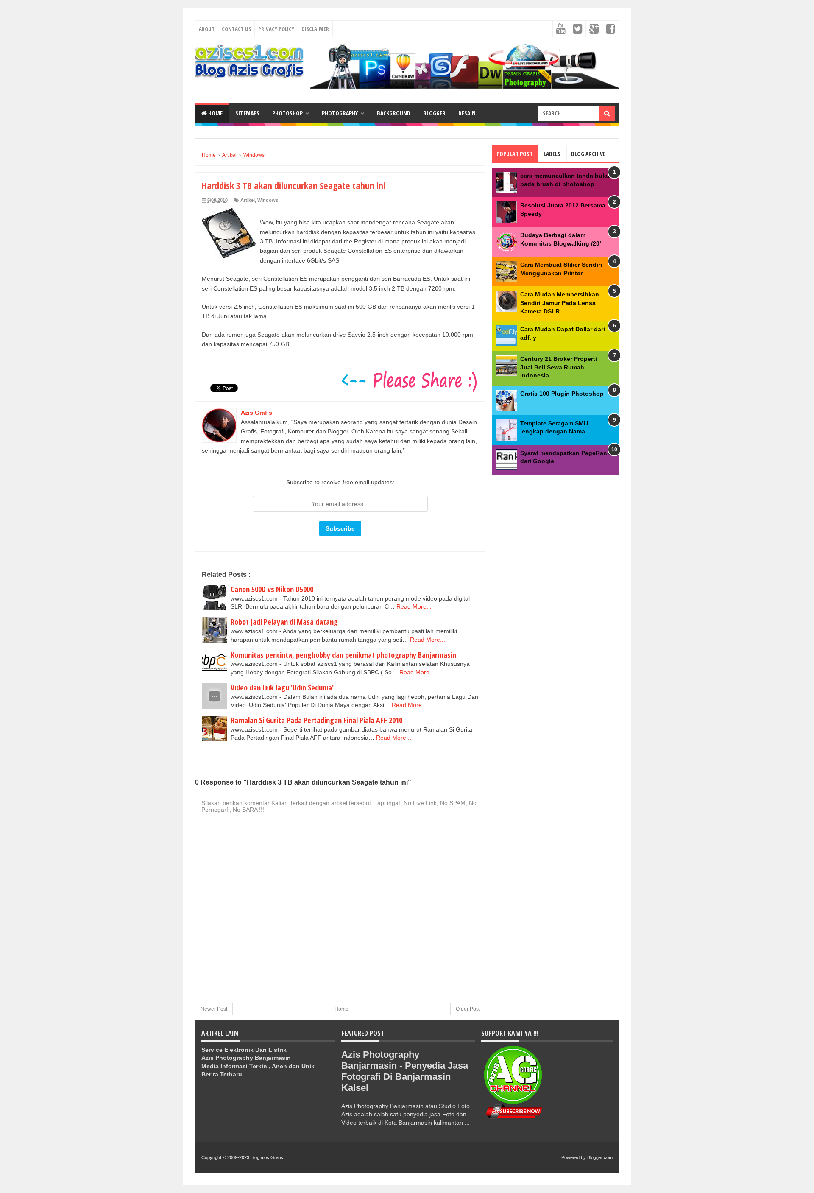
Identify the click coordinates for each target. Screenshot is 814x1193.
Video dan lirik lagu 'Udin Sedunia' (282, 687)
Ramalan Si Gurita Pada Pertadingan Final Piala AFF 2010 (316, 720)
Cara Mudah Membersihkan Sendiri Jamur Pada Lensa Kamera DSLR (559, 302)
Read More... (414, 606)
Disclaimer (315, 29)
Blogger (434, 113)
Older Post (468, 1009)
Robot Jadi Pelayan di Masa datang (284, 622)
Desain (467, 113)
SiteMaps (247, 113)
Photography (340, 113)
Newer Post (214, 1009)
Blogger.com (600, 1157)
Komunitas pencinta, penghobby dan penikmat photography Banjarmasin (343, 655)
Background (393, 113)
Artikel (247, 200)
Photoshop (287, 113)
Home (215, 113)
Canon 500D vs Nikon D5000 (272, 589)
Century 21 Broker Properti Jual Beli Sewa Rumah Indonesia (558, 367)
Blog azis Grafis (267, 1157)
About (207, 29)
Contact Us (236, 29)
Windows (267, 200)
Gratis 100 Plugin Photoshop (562, 393)
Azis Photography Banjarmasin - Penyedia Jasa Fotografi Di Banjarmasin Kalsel (404, 1071)
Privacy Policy (276, 29)
